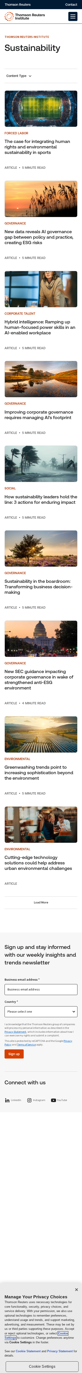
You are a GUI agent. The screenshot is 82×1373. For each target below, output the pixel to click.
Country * (11, 1002)
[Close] (77, 1290)
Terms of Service (26, 1045)
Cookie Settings (42, 1366)
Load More (41, 902)
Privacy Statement (15, 1032)
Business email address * (22, 979)
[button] (72, 16)
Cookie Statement (28, 1351)
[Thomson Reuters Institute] (25, 16)
